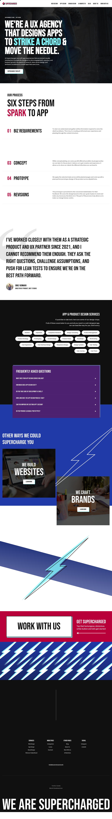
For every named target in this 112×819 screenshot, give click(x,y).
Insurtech (50, 750)
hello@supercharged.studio (56, 764)
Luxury (50, 747)
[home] (10, 3)
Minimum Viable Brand (31, 753)
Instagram (83, 744)
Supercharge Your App (13, 71)
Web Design (54, 4)
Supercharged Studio (9, 17)
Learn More (29, 482)
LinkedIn (84, 747)
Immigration (50, 744)
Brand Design (72, 4)
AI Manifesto (82, 4)
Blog (89, 4)
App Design (63, 4)
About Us (95, 4)
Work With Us (104, 4)
